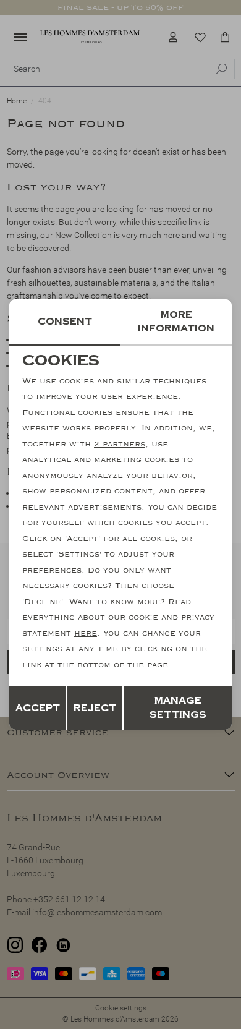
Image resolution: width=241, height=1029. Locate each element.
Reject (95, 708)
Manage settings (178, 707)
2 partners (119, 444)
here (85, 633)
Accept (37, 708)
